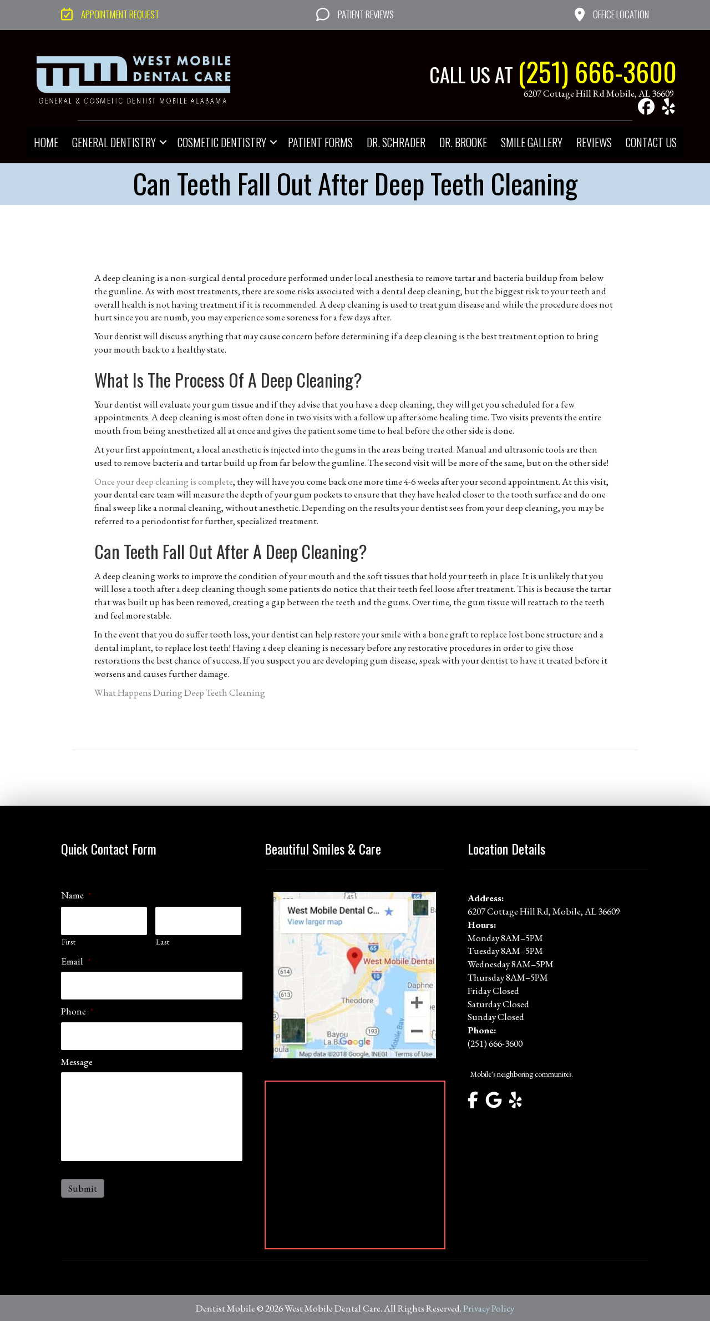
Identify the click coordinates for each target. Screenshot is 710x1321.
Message (77, 1062)
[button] (646, 106)
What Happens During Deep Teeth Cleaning (179, 692)
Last (163, 942)
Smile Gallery (531, 142)
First (68, 942)
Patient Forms (320, 142)
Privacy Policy (488, 1308)
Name (76, 895)
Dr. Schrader (396, 142)
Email (75, 961)
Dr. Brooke (463, 142)
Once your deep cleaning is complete (163, 481)
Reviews (594, 142)
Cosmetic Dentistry (222, 142)
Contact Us (651, 142)
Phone (77, 1011)
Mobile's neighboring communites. (521, 1074)
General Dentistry (114, 142)
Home (46, 142)
